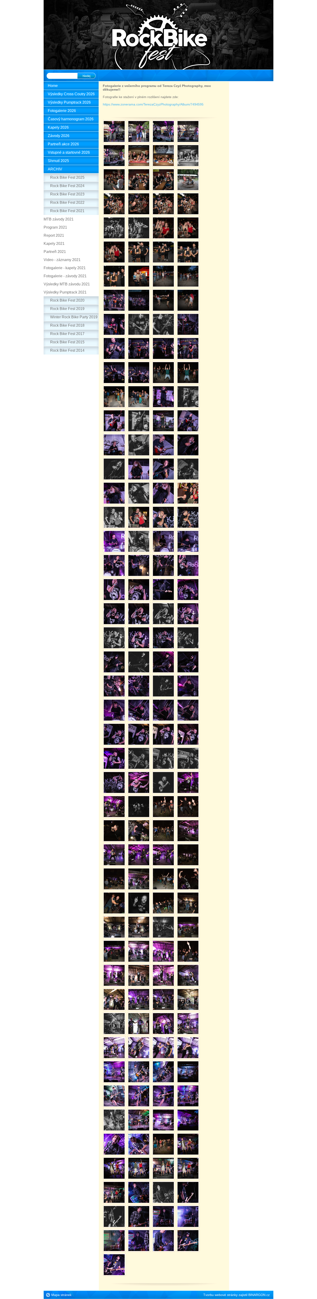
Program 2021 (55, 227)
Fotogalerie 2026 (62, 111)
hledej (87, 76)
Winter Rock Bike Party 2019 (73, 317)
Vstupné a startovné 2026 (69, 152)
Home (53, 86)
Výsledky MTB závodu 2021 (67, 284)
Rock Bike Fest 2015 (67, 342)
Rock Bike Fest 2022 (67, 202)
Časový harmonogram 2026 (71, 119)
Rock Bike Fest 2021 (67, 211)
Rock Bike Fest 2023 (67, 194)
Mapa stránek (61, 1295)
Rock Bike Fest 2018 (67, 325)
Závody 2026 (58, 136)
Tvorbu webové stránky (220, 1295)
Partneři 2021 (55, 252)
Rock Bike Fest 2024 (67, 186)
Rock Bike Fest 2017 (67, 334)
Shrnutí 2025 (58, 161)
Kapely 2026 (58, 127)
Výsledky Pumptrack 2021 (65, 292)
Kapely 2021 (54, 244)
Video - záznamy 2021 (62, 260)
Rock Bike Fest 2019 (67, 309)
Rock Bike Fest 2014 (67, 350)
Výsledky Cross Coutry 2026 (71, 94)
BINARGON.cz (259, 1295)
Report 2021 (54, 235)
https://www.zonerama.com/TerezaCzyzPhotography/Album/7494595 (153, 104)
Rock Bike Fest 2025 (67, 177)
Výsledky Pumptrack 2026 (69, 102)
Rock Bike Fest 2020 (67, 300)
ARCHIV (55, 169)
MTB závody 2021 (59, 219)
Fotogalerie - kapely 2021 (65, 268)
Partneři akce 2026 (63, 144)
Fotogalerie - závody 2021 (65, 276)
